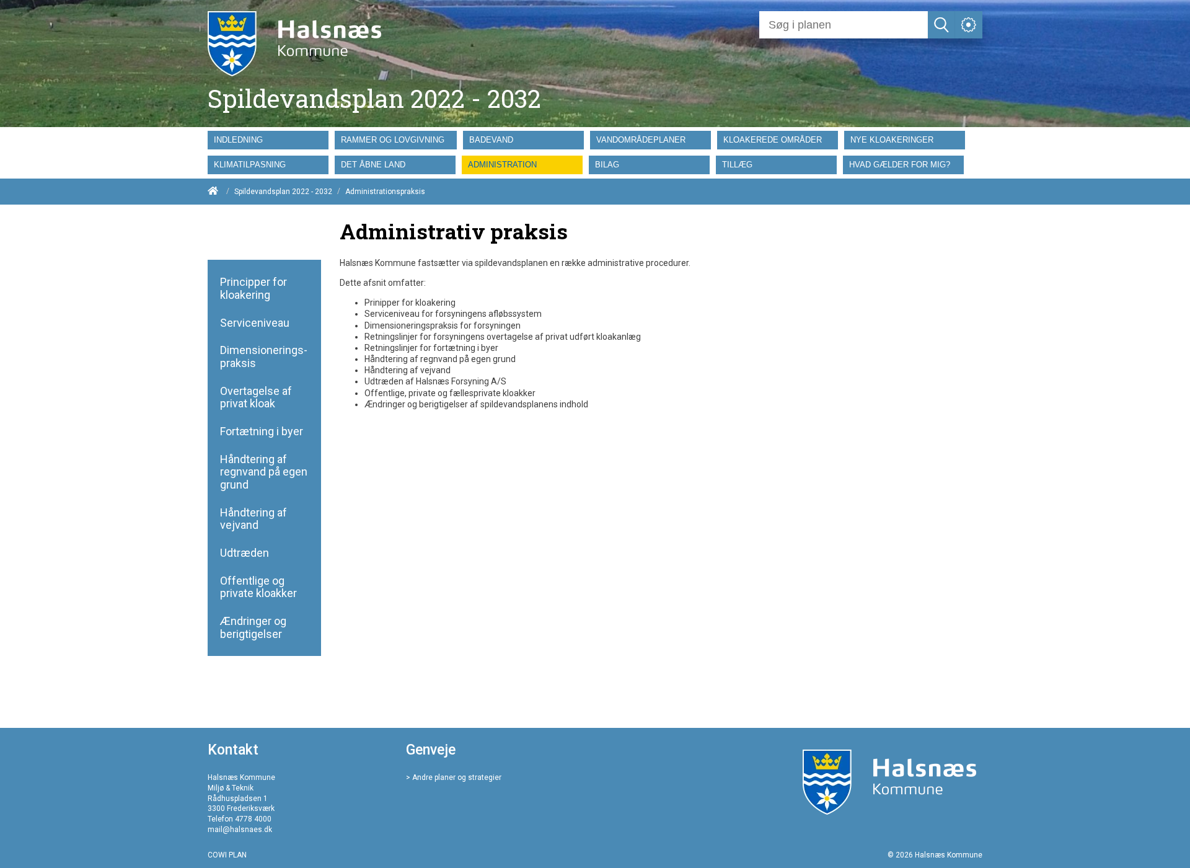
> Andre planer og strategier (453, 777)
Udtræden (244, 553)
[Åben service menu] (968, 24)
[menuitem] (271, 140)
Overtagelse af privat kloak (256, 397)
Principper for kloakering (253, 288)
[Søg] (941, 24)
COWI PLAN (227, 855)
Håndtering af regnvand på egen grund (263, 472)
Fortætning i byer (261, 431)
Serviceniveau (254, 323)
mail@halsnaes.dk (240, 829)
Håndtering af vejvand (253, 519)
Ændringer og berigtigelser (253, 627)
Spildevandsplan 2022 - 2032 (283, 191)
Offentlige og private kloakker (258, 587)
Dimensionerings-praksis (263, 357)
